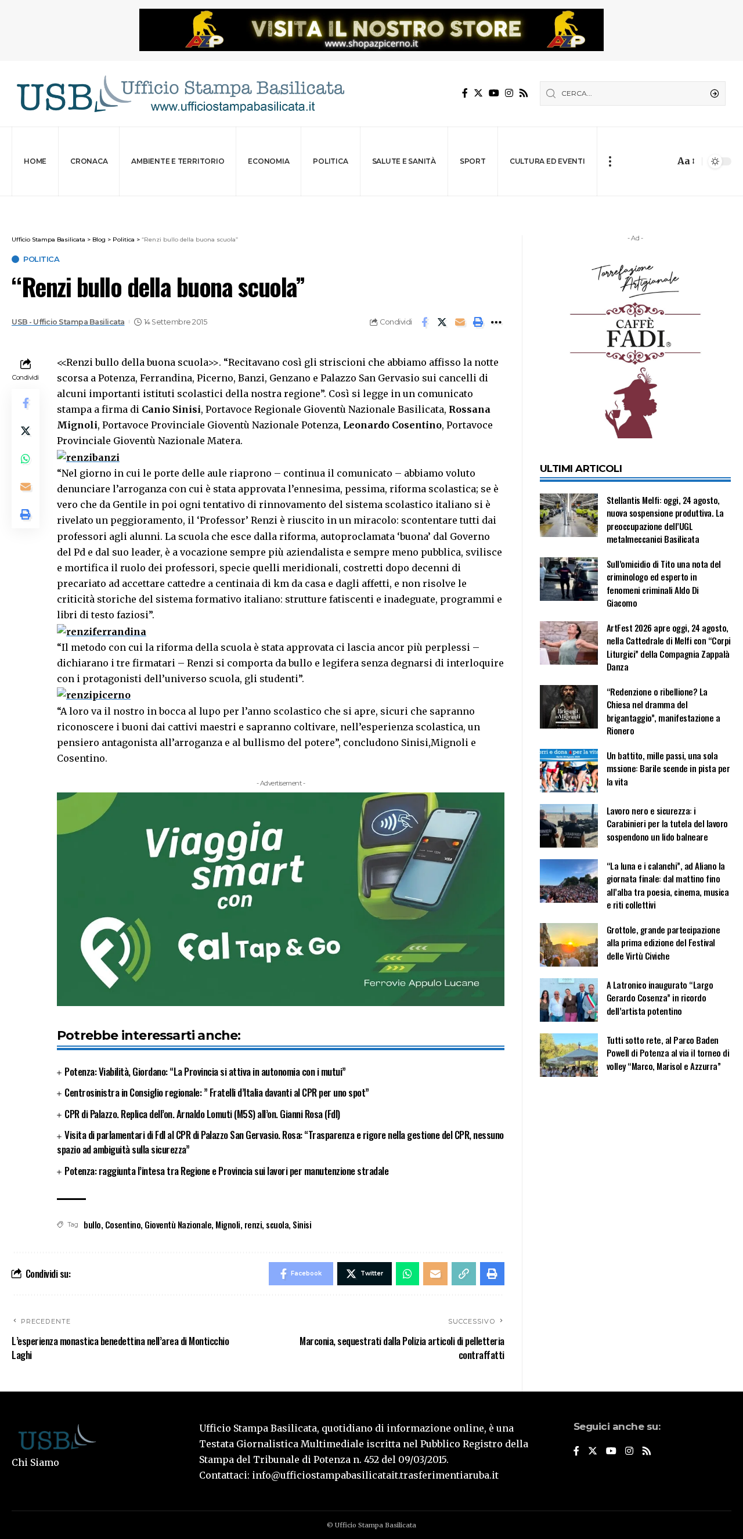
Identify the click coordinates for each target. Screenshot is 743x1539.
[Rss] (523, 93)
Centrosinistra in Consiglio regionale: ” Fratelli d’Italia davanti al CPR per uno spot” (216, 1092)
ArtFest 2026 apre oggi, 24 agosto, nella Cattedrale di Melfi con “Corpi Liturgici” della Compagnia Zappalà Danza (669, 647)
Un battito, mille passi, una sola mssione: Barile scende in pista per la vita (668, 768)
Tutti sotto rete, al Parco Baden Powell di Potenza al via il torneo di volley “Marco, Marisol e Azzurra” (668, 1052)
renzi (253, 1224)
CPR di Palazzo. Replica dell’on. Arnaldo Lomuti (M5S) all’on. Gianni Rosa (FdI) (202, 1114)
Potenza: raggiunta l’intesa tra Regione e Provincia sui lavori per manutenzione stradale (226, 1170)
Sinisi (302, 1224)
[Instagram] (509, 93)
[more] (610, 161)
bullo (92, 1224)
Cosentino (123, 1224)
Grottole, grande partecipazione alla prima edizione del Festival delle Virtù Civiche (663, 942)
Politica (41, 259)
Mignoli (227, 1224)
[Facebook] (465, 93)
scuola (277, 1224)
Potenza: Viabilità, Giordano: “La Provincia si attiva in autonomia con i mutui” (205, 1071)
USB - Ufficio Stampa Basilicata (68, 322)
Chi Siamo (35, 1462)
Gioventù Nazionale (178, 1224)
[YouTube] (494, 93)
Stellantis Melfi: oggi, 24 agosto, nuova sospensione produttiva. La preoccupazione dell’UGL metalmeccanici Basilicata (665, 519)
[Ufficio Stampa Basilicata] (180, 94)
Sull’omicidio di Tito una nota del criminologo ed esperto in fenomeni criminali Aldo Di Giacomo (664, 583)
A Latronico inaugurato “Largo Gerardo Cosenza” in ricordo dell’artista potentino (660, 997)
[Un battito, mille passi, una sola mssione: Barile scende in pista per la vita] (569, 770)
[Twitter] (478, 93)
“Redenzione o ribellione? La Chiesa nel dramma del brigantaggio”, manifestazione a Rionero (663, 711)
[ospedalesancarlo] (371, 204)
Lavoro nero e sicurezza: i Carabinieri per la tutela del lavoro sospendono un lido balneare (667, 823)
